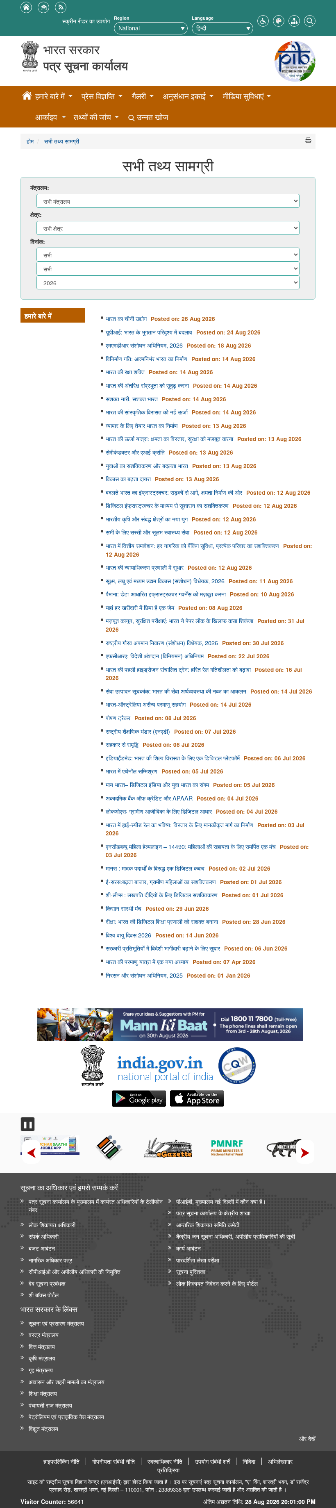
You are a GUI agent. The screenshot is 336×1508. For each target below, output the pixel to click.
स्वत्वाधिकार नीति (165, 1461)
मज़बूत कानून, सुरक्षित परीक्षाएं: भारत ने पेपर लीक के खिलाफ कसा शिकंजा (179, 620)
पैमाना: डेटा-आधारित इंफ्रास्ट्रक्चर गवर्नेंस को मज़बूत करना (166, 594)
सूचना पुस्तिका (190, 1271)
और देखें (307, 1438)
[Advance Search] (309, 20)
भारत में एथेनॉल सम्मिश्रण (131, 771)
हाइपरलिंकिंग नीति (61, 1461)
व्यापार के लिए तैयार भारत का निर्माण (142, 425)
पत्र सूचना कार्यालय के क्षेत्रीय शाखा (213, 1212)
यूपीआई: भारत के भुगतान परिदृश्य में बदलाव (149, 332)
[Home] (27, 96)
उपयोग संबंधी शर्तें (212, 1461)
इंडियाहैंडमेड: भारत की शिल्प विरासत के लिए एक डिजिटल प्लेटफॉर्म (173, 758)
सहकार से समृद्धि (122, 744)
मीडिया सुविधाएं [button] (243, 96)
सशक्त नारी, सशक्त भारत (132, 399)
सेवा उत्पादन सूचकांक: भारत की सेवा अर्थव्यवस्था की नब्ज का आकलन (176, 691)
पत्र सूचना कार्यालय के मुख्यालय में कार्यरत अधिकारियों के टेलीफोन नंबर (96, 1205)
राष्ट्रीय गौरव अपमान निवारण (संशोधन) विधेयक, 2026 (162, 643)
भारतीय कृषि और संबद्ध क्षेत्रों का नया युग (147, 519)
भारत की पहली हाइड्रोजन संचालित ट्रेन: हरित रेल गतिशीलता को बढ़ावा (178, 669)
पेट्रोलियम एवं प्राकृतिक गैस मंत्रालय (66, 1416)
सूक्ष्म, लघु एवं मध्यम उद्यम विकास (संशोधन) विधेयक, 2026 (165, 581)
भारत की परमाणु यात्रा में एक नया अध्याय (147, 962)
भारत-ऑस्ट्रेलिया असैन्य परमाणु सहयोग (146, 704)
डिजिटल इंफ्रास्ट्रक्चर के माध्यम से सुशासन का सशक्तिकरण (167, 505)
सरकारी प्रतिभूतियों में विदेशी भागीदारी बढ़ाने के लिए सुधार (163, 948)
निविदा (249, 1461)
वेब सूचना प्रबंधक (47, 1283)
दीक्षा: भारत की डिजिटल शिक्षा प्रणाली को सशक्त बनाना (162, 921)
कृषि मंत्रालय (42, 1357)
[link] (169, 1022)
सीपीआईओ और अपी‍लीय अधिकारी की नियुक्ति (74, 1271)
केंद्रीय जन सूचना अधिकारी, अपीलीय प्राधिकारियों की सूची (235, 1236)
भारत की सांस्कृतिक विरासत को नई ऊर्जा (147, 412)
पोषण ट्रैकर (118, 718)
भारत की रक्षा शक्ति (125, 372)
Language (202, 17)
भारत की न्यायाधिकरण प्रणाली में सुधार (145, 567)
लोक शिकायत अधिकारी (52, 1224)
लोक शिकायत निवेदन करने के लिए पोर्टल (217, 1283)
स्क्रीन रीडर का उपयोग (86, 20)
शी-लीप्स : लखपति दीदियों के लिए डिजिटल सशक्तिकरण (162, 895)
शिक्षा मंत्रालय (43, 1393)
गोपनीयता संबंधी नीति (113, 1461)
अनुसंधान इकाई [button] (184, 96)
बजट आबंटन (42, 1248)
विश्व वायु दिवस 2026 (128, 935)
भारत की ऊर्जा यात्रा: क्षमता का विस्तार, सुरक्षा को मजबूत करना (169, 438)
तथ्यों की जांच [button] (92, 117)
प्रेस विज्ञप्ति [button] (98, 96)
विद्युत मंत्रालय (43, 1428)
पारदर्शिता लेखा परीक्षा (197, 1260)
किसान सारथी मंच (123, 908)
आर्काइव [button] (46, 117)
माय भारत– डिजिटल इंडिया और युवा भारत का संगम (157, 784)
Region (121, 17)
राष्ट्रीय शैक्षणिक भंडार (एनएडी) (138, 731)
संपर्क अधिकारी (44, 1236)
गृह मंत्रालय (41, 1369)
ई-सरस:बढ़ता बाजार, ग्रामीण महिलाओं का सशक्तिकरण (161, 882)
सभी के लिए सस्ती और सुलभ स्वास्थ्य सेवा (147, 532)
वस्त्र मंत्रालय (44, 1334)
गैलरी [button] (139, 96)
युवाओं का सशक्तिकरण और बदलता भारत (147, 466)
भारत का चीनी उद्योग (126, 318)
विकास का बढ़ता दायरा (128, 479)
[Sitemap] (294, 20)
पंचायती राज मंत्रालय (50, 1405)
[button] (263, 20)
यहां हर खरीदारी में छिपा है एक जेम (140, 607)
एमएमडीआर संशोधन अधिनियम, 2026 (144, 345)
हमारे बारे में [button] (50, 96)
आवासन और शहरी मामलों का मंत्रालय (66, 1381)
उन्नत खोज (151, 117)
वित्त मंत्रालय (42, 1346)
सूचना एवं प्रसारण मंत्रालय (56, 1323)
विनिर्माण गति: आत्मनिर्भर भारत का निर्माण (146, 359)
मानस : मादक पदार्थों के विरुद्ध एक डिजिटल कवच (155, 868)
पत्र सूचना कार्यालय (85, 65)
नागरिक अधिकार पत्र (50, 1260)
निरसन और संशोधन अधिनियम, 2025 (144, 975)
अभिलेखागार (280, 1461)
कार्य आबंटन (188, 1248)
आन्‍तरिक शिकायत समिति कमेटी (207, 1224)
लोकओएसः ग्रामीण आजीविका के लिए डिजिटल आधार (159, 811)
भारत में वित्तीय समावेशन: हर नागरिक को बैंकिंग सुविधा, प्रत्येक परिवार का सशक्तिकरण (192, 545)
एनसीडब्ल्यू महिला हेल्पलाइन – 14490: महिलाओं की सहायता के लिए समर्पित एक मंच (191, 846)
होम (30, 140)
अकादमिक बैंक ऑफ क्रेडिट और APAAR (149, 798)
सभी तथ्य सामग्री (61, 140)
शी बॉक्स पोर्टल (44, 1294)
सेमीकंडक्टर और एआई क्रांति (135, 452)
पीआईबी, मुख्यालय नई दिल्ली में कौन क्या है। (221, 1201)
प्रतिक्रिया (168, 1470)
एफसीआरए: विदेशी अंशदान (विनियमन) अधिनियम (155, 656)
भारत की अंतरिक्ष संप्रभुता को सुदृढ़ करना (147, 385)
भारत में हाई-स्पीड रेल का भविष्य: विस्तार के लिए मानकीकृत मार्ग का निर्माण (179, 825)
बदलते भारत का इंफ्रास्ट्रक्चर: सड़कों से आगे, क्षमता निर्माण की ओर (174, 492)
